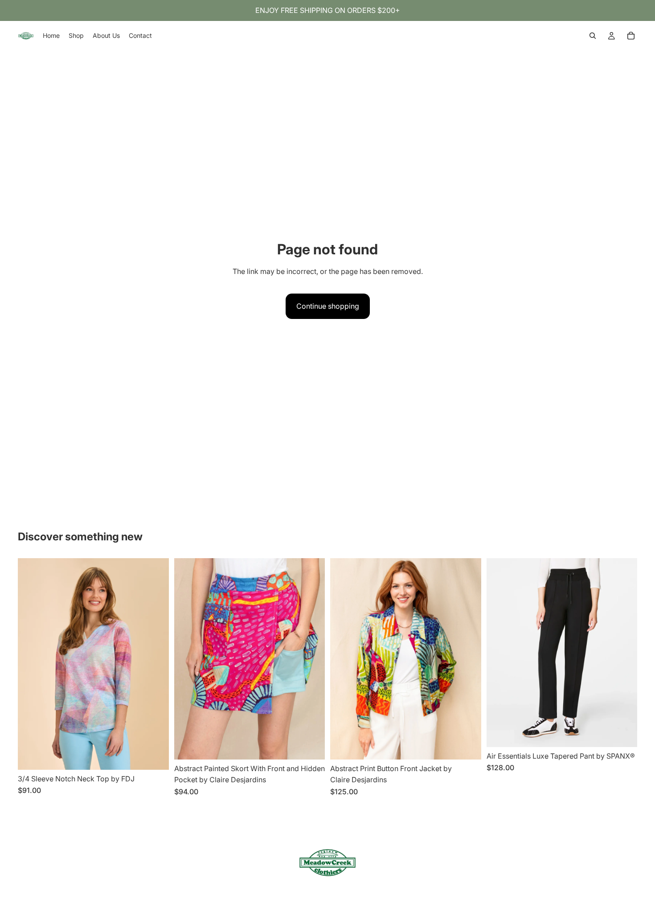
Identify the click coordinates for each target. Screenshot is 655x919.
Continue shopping (327, 306)
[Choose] (155, 756)
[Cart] (631, 35)
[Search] (592, 35)
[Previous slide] (31, 664)
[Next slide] (155, 664)
